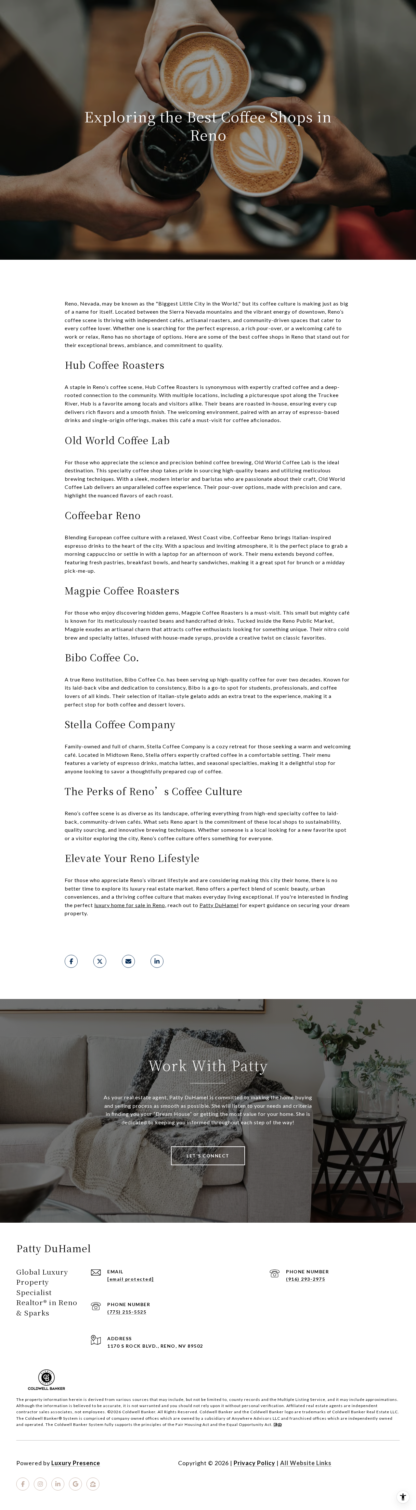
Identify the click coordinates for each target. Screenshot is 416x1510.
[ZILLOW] (92, 1484)
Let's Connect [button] (208, 1155)
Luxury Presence (75, 1462)
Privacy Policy (254, 1462)
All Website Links (306, 1462)
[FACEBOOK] (22, 1484)
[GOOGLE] (75, 1484)
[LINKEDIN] (57, 1484)
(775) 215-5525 (126, 1312)
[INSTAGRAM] (40, 1484)
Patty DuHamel (219, 905)
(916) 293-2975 (305, 1279)
